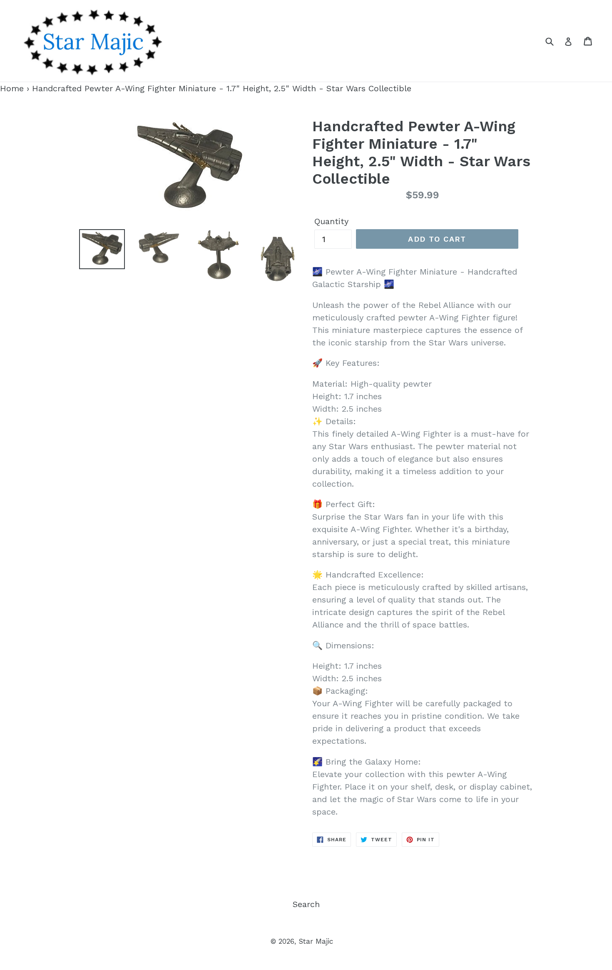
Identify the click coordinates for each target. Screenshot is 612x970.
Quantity (331, 221)
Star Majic (316, 941)
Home (12, 88)
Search (306, 904)
